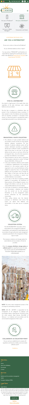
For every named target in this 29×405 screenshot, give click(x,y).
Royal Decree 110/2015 (19, 55)
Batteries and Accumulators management (10, 376)
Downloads (3, 367)
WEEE (2, 378)
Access (27, 1)
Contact (2, 369)
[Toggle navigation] (27, 10)
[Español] (1, 1)
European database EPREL (7, 380)
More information (14, 403)
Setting (14, 401)
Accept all (14, 398)
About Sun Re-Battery (5, 365)
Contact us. (15, 348)
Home (2, 363)
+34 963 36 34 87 (15, 1)
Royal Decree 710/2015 (14, 57)
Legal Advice (4, 387)
